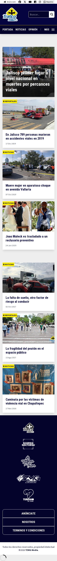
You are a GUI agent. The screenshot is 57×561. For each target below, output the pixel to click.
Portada (8, 29)
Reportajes (10, 101)
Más (46, 29)
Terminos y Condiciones (29, 530)
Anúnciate (28, 513)
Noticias (21, 29)
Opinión (33, 29)
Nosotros (28, 522)
